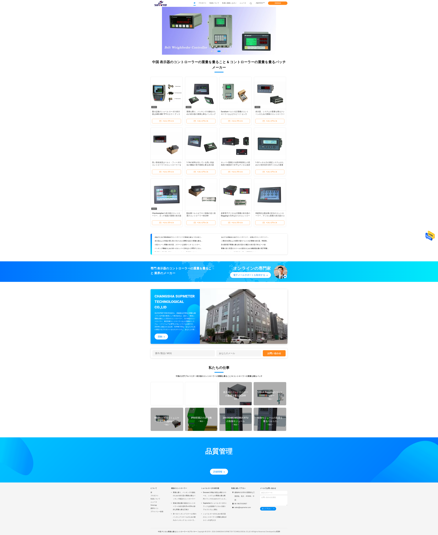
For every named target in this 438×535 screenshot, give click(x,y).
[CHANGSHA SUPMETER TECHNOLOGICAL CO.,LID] (161, 3)
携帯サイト (155, 508)
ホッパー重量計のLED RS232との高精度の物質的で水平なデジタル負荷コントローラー (235, 164)
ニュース (154, 502)
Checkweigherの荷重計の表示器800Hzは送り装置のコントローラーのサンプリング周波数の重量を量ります (178, 251)
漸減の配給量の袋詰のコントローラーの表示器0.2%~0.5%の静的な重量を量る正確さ (184, 506)
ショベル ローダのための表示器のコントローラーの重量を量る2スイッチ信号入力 (214, 517)
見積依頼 (278, 3)
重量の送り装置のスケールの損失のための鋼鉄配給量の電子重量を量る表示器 (245, 240)
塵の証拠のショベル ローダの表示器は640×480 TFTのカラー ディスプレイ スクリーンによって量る (166, 114)
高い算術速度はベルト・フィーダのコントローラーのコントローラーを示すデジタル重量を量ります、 (166, 164)
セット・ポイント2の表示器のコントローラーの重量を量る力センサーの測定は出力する (178, 248)
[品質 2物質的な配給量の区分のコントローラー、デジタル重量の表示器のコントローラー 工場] (270, 194)
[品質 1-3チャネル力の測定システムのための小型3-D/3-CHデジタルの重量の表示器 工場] (270, 144)
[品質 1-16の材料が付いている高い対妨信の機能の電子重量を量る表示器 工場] (201, 144)
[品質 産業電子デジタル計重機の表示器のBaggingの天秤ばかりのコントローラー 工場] (236, 194)
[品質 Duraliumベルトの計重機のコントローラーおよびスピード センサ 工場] (236, 93)
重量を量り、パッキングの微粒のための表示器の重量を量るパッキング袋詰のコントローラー (201, 114)
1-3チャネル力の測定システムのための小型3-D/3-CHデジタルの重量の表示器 (269, 164)
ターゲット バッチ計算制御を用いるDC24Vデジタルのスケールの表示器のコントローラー (245, 244)
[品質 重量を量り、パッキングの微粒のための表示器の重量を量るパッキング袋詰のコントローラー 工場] (201, 93)
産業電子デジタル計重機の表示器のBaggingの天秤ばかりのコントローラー (235, 215)
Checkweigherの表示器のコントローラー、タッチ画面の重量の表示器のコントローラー (166, 215)
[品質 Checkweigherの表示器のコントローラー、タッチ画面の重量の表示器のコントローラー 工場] (167, 194)
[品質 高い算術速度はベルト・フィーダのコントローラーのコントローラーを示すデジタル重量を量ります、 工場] (167, 144)
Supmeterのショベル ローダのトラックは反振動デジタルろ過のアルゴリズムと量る (215, 506)
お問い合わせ (274, 353)
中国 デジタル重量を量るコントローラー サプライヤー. (178, 531)
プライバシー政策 (157, 511)
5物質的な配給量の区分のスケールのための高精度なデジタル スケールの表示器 (178, 244)
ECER (278, 531)
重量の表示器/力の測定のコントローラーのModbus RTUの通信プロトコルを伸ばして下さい (245, 248)
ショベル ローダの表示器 (210, 488)
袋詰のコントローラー (179, 488)
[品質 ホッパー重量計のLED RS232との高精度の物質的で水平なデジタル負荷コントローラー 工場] (236, 144)
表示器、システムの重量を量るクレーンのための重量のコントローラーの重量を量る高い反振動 (270, 114)
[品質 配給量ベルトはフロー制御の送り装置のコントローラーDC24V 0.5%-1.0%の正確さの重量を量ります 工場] (201, 194)
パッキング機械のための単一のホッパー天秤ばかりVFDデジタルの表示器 (178, 240)
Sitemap (154, 505)
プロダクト (155, 495)
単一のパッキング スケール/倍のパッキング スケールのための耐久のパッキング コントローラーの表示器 (184, 517)
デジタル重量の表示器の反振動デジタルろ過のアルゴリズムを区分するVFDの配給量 (245, 251)
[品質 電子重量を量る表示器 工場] (219, 31)
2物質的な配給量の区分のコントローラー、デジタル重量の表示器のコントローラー (270, 215)
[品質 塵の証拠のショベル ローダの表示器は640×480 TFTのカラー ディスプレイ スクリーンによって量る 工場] (167, 93)
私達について (155, 499)
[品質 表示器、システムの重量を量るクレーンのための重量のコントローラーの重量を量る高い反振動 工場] (270, 93)
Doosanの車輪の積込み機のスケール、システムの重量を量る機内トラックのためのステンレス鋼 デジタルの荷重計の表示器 (214, 495)
